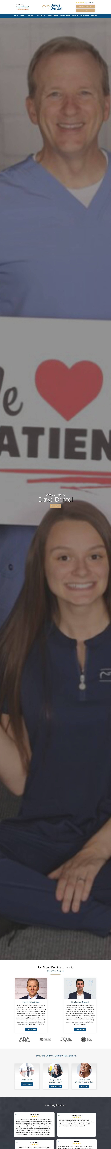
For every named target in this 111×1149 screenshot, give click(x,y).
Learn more (31, 1029)
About (22, 16)
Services (30, 16)
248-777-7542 (22, 7)
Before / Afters (53, 16)
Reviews (75, 16)
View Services (55, 1086)
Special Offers (65, 16)
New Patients (84, 16)
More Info (84, 1086)
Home (16, 16)
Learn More (55, 506)
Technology (41, 16)
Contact (94, 16)
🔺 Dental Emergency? (22, 9)
